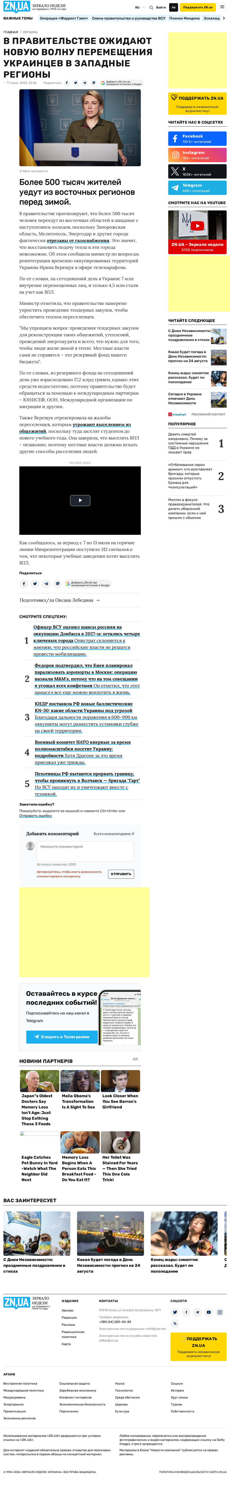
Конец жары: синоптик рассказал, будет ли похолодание (188, 377)
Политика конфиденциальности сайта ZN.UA (193, 1472)
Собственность (182, 1411)
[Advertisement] (84, 932)
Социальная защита (74, 1383)
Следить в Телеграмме (65, 1036)
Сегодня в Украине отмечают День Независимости (185, 398)
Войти (161, 7)
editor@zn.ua (108, 1340)
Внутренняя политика (20, 1383)
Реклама (68, 1325)
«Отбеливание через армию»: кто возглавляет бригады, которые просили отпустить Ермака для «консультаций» (190, 476)
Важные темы (18, 18)
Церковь (121, 1404)
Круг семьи (179, 1397)
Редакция (69, 1318)
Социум (177, 1383)
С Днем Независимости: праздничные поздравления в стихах (189, 335)
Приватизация (14, 1411)
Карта (66, 1344)
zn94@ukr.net (156, 1329)
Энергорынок (13, 1404)
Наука (119, 1383)
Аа (174, 7)
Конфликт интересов (75, 1397)
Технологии (124, 1390)
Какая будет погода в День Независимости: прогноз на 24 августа (188, 356)
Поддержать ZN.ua (197, 7)
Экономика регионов (19, 1418)
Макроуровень (14, 1397)
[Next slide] (223, 18)
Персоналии (68, 1411)
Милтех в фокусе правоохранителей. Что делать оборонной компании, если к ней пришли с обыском (188, 509)
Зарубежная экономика (77, 1390)
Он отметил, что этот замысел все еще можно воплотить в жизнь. (87, 678)
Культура (122, 1411)
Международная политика (23, 1390)
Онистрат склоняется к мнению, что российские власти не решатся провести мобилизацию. (86, 640)
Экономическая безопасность (82, 1404)
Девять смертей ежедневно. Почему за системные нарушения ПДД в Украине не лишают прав (188, 443)
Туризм (176, 1404)
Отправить (121, 874)
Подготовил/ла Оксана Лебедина (56, 600)
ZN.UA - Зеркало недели (197, 244)
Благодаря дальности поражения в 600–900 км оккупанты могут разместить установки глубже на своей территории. (87, 717)
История (177, 1390)
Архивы (67, 1310)
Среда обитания (127, 1397)
